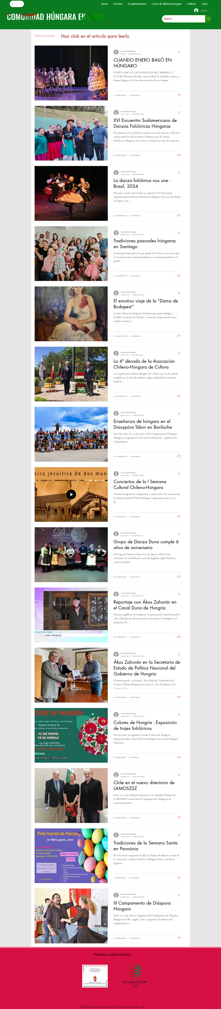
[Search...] (208, 18)
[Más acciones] (180, 52)
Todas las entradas (44, 35)
